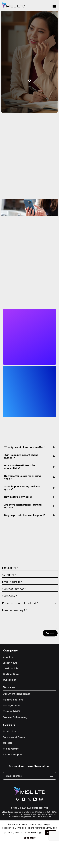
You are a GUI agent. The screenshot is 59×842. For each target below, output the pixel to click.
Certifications (11, 674)
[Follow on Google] (18, 799)
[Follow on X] (29, 799)
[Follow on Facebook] (23, 799)
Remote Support (12, 754)
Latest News (10, 662)
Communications (13, 699)
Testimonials (10, 668)
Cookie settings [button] (33, 832)
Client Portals (11, 748)
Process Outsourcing (15, 717)
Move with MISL (11, 711)
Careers (7, 743)
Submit (50, 633)
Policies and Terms (14, 737)
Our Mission (9, 679)
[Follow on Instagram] (41, 799)
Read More (29, 837)
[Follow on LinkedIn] (35, 799)
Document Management (17, 693)
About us (8, 657)
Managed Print (11, 705)
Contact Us (9, 731)
